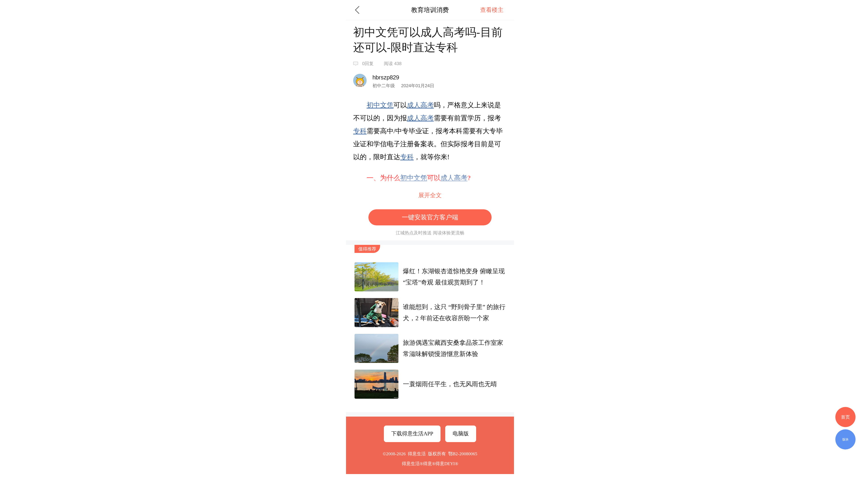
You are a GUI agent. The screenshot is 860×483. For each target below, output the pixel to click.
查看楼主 (491, 10)
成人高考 (420, 105)
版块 (845, 439)
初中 (373, 105)
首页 (845, 417)
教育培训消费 (430, 9)
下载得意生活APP (412, 433)
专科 (360, 131)
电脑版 (461, 433)
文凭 (386, 105)
